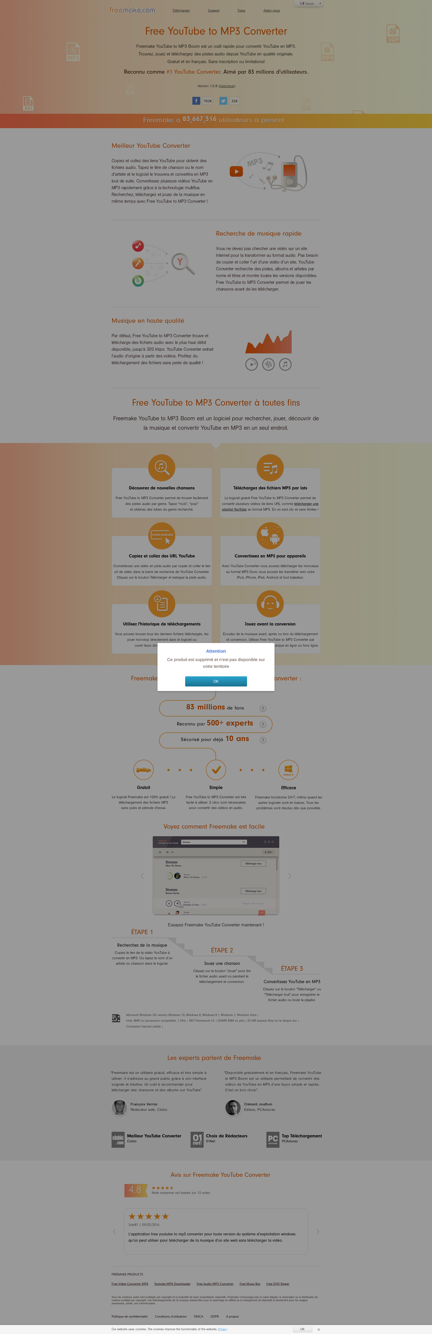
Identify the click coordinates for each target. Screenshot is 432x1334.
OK (216, 681)
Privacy (222, 1329)
